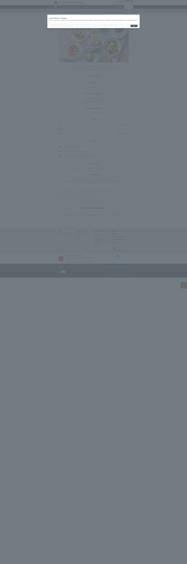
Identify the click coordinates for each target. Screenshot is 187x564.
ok (134, 25)
